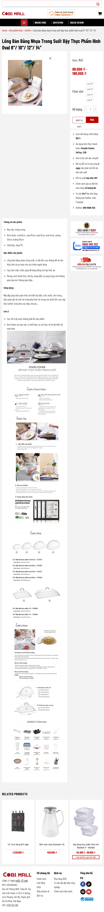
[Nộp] (98, 4)
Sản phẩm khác (16, 30)
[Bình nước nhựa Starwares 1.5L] (52, 821)
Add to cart (79, 121)
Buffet (28, 30)
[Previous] (8, 82)
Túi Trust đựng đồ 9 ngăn (18, 844)
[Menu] (24, 22)
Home (4, 30)
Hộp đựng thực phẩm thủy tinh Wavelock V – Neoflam (86, 846)
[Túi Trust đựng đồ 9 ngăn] (18, 821)
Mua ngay (92, 120)
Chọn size (77, 91)
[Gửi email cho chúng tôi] (83, 891)
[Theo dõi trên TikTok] (89, 884)
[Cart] (100, 13)
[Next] (42, 82)
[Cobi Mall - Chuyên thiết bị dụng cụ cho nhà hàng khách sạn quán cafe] (13, 13)
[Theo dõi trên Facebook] (83, 884)
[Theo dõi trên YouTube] (89, 891)
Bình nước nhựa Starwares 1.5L (52, 844)
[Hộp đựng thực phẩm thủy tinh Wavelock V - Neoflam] (86, 821)
